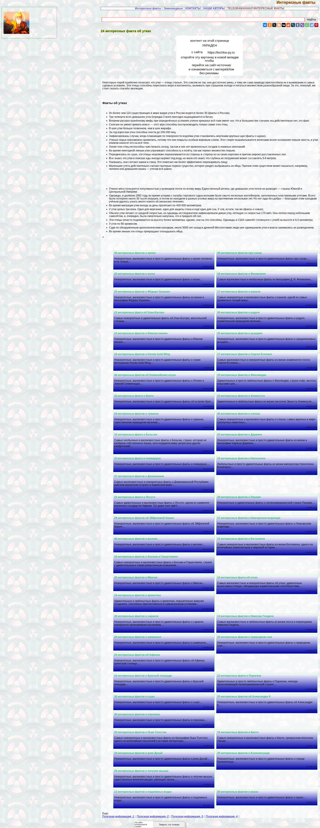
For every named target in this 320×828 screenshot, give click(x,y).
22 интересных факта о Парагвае (239, 675)
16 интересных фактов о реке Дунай (138, 753)
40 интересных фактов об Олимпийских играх (145, 375)
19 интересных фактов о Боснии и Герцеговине (146, 556)
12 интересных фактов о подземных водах (143, 791)
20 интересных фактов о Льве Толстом (140, 732)
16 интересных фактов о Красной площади (143, 675)
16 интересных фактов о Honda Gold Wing (142, 354)
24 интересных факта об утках (237, 577)
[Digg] (284, 25)
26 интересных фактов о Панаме (239, 497)
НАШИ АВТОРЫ (214, 8)
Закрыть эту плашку (169, 824)
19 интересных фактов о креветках (137, 595)
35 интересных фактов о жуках (237, 791)
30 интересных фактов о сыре (134, 696)
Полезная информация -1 (118, 816)
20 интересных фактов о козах (134, 273)
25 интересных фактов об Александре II (243, 696)
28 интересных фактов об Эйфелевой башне (144, 517)
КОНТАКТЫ (193, 8)
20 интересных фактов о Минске (136, 577)
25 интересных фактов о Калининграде (243, 753)
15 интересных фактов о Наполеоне (241, 458)
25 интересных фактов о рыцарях (239, 333)
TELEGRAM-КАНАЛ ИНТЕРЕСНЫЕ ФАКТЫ (255, 8)
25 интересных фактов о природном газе (244, 637)
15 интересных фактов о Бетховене (241, 538)
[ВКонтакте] (265, 25)
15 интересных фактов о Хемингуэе (241, 395)
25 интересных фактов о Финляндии (241, 375)
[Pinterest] (316, 25)
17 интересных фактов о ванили (238, 291)
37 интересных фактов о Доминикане (139, 476)
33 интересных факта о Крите (134, 395)
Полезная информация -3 (187, 816)
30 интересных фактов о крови (135, 252)
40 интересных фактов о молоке (136, 538)
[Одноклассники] (270, 25)
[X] (274, 25)
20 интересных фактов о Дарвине (239, 434)
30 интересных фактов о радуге (238, 312)
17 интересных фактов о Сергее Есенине (244, 354)
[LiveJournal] (293, 25)
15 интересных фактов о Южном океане (141, 333)
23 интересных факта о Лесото (134, 497)
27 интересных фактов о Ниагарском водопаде (248, 517)
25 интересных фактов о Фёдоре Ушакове (142, 291)
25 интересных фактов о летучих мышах (141, 770)
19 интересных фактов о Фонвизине (241, 273)
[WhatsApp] (307, 25)
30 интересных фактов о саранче (136, 616)
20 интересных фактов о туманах (136, 413)
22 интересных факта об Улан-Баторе (139, 312)
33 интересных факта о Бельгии (135, 434)
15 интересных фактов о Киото (238, 732)
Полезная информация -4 (222, 816)
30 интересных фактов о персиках (137, 714)
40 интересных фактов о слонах (238, 413)
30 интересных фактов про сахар (239, 252)
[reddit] (288, 25)
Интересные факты (298, 2)
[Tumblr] (298, 25)
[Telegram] (312, 25)
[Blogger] (279, 25)
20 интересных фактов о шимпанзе (137, 637)
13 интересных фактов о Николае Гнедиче (245, 616)
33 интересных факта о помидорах (137, 458)
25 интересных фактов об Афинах (137, 654)
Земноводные (173, 8)
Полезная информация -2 (153, 816)
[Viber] (302, 25)
